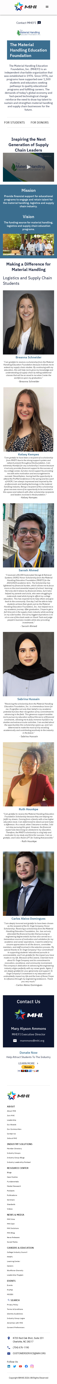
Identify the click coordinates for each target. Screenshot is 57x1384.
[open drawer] (47, 7)
